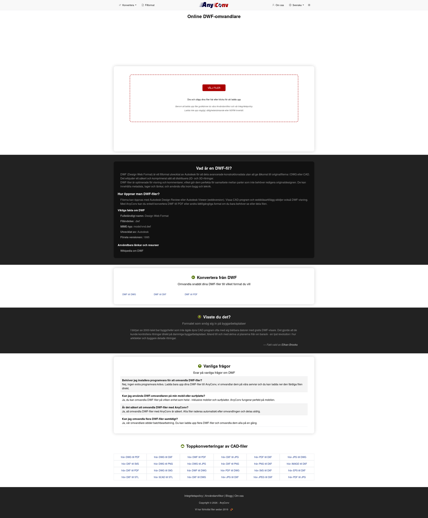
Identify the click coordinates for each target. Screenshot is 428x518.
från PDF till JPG (297, 477)
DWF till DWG (129, 294)
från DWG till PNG (163, 463)
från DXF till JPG (230, 457)
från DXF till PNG (230, 463)
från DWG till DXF (163, 457)
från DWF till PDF (197, 457)
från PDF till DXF (263, 457)
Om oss (239, 496)
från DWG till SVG (163, 470)
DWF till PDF (191, 294)
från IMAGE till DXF (297, 463)
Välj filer (214, 87)
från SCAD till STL (163, 477)
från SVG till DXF (263, 470)
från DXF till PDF (130, 470)
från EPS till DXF (297, 470)
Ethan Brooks (290, 345)
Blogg (229, 496)
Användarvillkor (214, 496)
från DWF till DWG (196, 470)
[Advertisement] (214, 136)
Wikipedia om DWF (131, 251)
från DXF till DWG (196, 477)
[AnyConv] (214, 5)
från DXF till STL (130, 477)
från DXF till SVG (130, 463)
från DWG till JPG (196, 463)
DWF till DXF (160, 294)
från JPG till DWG (297, 457)
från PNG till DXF (263, 463)
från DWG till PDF (130, 457)
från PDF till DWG (230, 470)
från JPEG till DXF (263, 477)
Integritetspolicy (193, 496)
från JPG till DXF (230, 477)
